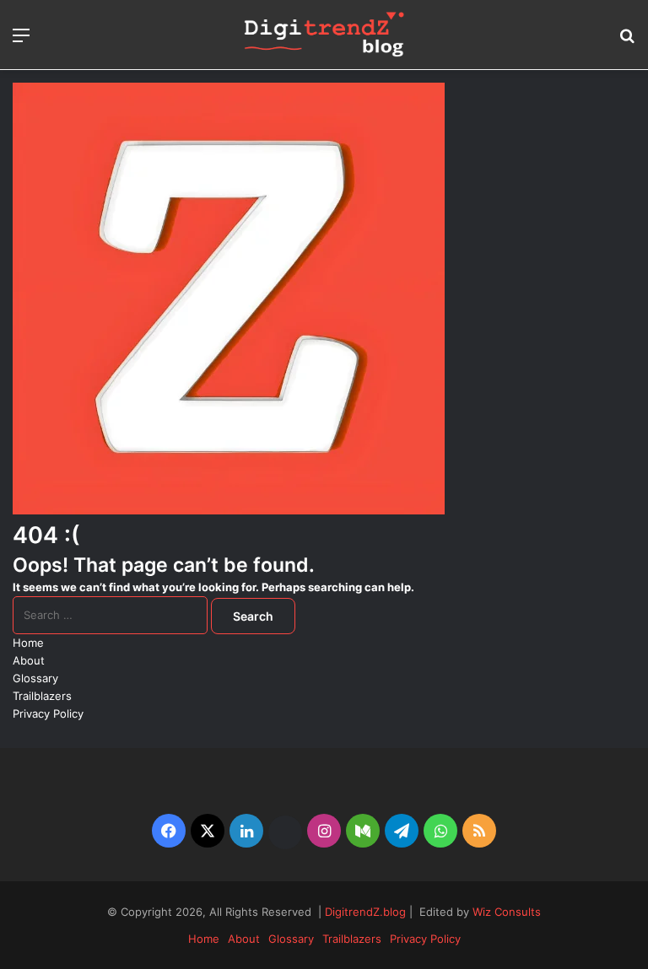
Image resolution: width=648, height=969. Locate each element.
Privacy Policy (48, 713)
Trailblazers (42, 696)
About (29, 660)
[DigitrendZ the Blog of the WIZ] (324, 34)
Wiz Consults (506, 911)
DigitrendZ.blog (363, 911)
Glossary (35, 678)
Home (28, 642)
